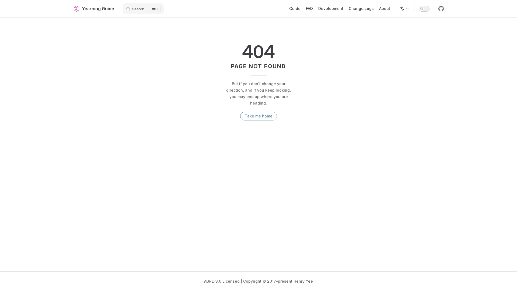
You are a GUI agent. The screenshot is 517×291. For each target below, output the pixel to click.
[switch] (424, 9)
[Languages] (404, 8)
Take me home (259, 116)
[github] (441, 8)
